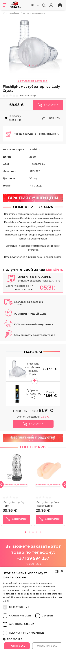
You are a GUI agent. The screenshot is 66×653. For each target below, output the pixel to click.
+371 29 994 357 (33, 558)
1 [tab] (29, 65)
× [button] (61, 571)
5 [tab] (40, 531)
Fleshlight (35, 149)
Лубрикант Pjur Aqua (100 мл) (33, 394)
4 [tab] (36, 531)
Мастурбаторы (14, 13)
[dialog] (33, 610)
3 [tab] (36, 65)
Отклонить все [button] (47, 645)
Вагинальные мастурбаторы (34, 13)
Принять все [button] (17, 645)
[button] (33, 134)
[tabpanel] (33, 44)
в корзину (19, 519)
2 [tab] (33, 65)
